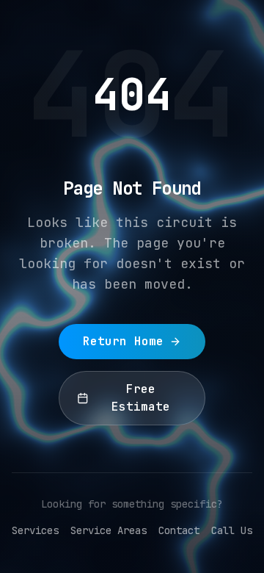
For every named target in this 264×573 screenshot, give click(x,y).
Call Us (231, 530)
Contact (178, 530)
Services (35, 530)
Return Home (123, 341)
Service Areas (108, 530)
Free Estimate (140, 397)
